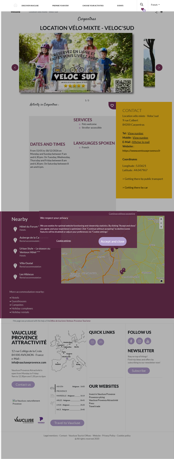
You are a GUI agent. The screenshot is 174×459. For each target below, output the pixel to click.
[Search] (142, 4)
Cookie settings (63, 240)
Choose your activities (93, 6)
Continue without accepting (122, 213)
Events (120, 6)
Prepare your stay (60, 6)
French (154, 5)
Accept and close (112, 241)
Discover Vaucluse (30, 6)
